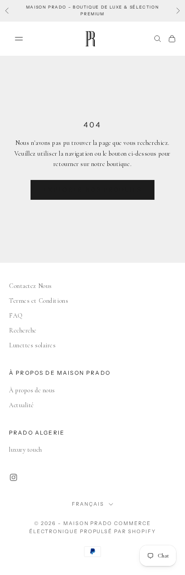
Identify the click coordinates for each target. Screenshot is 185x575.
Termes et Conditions (38, 301)
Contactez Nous (30, 286)
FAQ (16, 315)
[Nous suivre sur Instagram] (13, 477)
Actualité (21, 405)
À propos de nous (32, 390)
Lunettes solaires (32, 345)
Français (88, 504)
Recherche (23, 330)
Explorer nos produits (92, 189)
